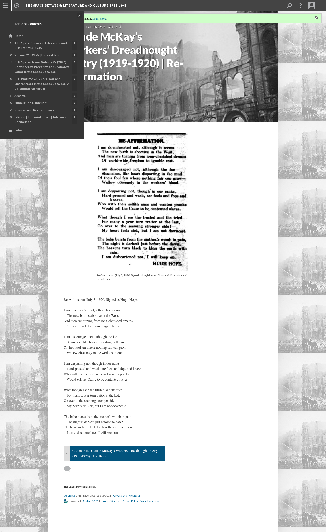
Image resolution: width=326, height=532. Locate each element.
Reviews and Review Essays (34, 110)
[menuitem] (5, 5)
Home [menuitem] (18, 36)
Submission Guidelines (31, 103)
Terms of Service (110, 501)
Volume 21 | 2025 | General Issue (37, 55)
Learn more (99, 18)
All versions (120, 495)
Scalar (86, 501)
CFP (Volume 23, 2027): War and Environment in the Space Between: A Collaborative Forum (41, 83)
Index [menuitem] (18, 130)
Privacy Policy (130, 501)
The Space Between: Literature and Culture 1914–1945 (40, 45)
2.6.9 (95, 501)
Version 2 (69, 495)
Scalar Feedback (149, 501)
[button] (300, 5)
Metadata (134, 495)
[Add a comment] (69, 469)
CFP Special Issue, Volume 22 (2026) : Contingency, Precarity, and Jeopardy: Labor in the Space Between (42, 67)
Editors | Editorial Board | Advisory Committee (40, 119)
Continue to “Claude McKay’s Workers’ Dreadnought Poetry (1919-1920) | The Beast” (115, 453)
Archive (20, 96)
